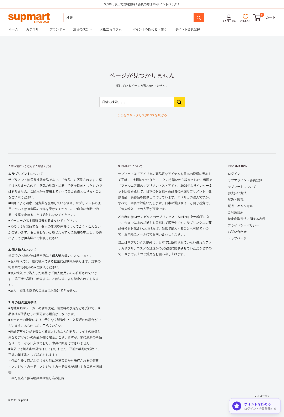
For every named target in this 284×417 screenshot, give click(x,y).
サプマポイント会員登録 (245, 180)
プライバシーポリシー (243, 225)
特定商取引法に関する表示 (246, 219)
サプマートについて (242, 186)
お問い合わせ (237, 231)
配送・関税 (235, 199)
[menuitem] (13, 29)
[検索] (199, 17)
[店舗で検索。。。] (179, 102)
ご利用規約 (235, 212)
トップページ (237, 238)
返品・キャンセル (240, 206)
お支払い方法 (237, 193)
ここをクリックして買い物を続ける (142, 115)
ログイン (234, 173)
